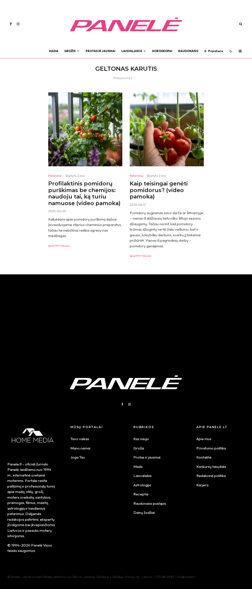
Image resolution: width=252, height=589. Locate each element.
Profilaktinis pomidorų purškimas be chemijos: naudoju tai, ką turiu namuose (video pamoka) (84, 193)
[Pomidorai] (85, 129)
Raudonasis (188, 51)
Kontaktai (203, 457)
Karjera (202, 485)
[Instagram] (18, 24)
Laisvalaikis (131, 51)
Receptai (140, 494)
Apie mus (203, 438)
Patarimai (55, 176)
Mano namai (80, 448)
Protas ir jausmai (146, 457)
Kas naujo (141, 438)
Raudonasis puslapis (149, 503)
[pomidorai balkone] (167, 129)
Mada (53, 51)
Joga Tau (77, 457)
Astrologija (142, 485)
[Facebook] (10, 24)
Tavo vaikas (79, 438)
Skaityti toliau (59, 246)
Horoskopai (162, 51)
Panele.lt (14, 464)
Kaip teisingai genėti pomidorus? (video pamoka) (159, 190)
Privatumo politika (211, 448)
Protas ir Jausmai (100, 51)
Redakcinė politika (211, 475)
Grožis (70, 51)
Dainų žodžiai (144, 512)
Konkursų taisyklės (211, 466)
